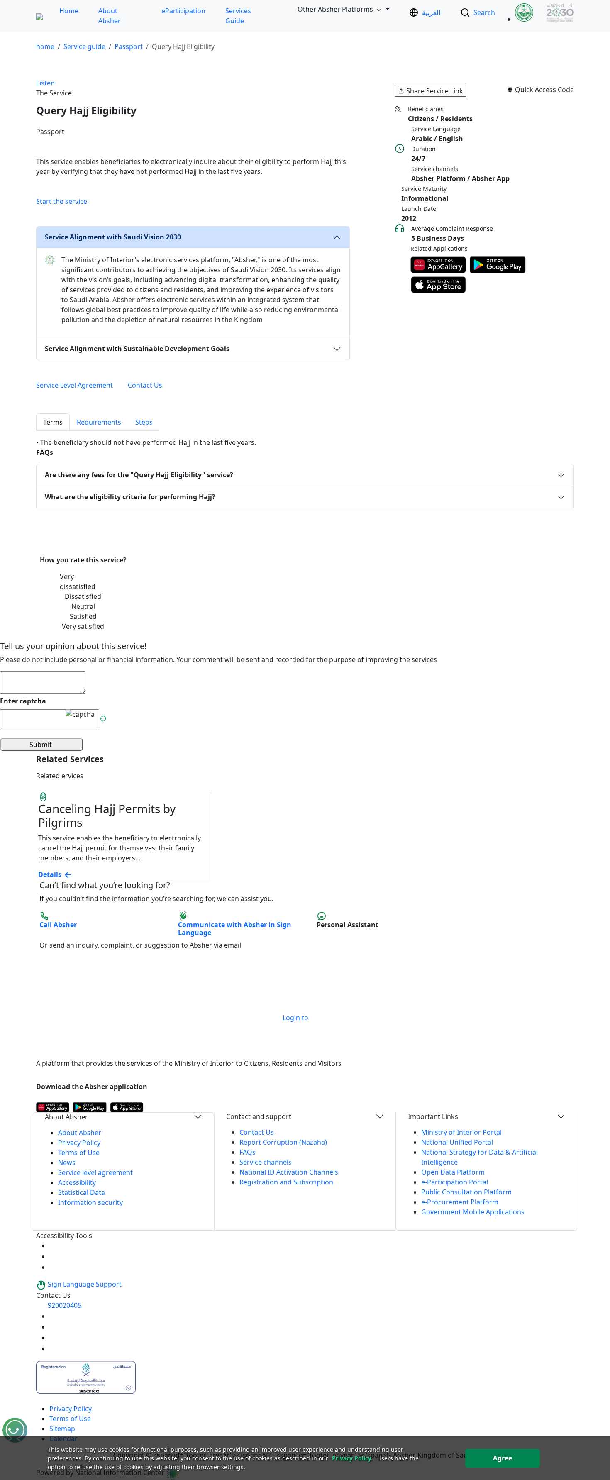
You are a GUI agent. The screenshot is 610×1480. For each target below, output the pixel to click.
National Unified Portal (457, 1142)
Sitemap (62, 1428)
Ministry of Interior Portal (461, 1132)
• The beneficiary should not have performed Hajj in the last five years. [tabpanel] (146, 442)
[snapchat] (54, 1348)
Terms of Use (79, 1152)
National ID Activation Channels (288, 1172)
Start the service (61, 201)
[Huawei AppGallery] (438, 264)
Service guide (84, 46)
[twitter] (54, 1326)
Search (484, 12)
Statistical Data (81, 1192)
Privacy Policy (79, 1142)
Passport (129, 46)
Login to (295, 1017)
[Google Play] (497, 264)
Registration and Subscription (286, 1182)
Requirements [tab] (99, 422)
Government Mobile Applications (473, 1211)
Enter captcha (23, 701)
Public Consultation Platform (466, 1192)
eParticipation (183, 10)
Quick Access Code (544, 89)
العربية (431, 12)
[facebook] (54, 1337)
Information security (90, 1202)
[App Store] (438, 284)
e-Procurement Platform (459, 1201)
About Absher (79, 1132)
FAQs (247, 1152)
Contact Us (256, 1132)
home (45, 46)
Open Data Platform (453, 1172)
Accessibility (77, 1182)
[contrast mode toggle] (54, 1245)
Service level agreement (95, 1172)
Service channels (265, 1162)
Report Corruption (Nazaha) (283, 1142)
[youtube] (54, 1316)
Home (68, 10)
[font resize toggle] (54, 1256)
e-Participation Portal (454, 1182)
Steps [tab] (144, 422)
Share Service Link (434, 90)
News (67, 1162)
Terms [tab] (53, 422)
